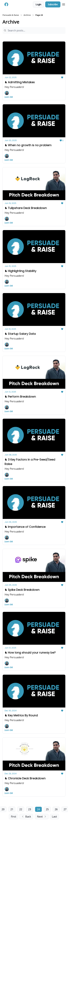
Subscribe (53, 4)
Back (28, 816)
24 (38, 809)
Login (38, 4)
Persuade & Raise (11, 15)
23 (29, 809)
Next (40, 816)
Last (54, 816)
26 (56, 809)
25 (47, 809)
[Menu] (63, 4)
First (13, 816)
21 (11, 809)
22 (20, 809)
